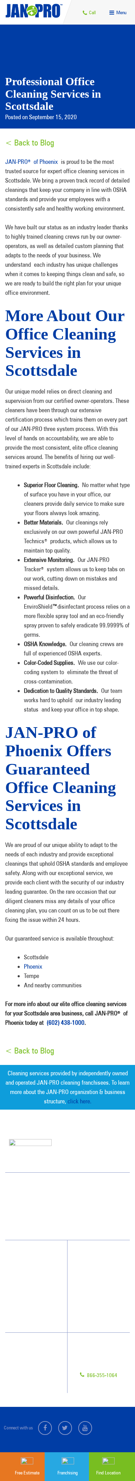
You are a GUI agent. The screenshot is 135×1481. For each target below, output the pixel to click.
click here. (79, 1101)
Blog (86, 1305)
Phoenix (33, 966)
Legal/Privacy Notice (36, 1372)
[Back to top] (115, 1433)
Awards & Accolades (101, 1267)
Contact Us (28, 1347)
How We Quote (28, 1292)
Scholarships (94, 1317)
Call (92, 12)
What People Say (30, 1305)
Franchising (28, 1360)
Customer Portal (32, 1385)
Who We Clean (28, 1280)
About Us (90, 1255)
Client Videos (94, 1280)
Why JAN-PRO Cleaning (36, 1267)
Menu (120, 12)
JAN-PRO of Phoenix (31, 161)
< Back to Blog (29, 143)
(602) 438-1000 (65, 1022)
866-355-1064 (101, 1375)
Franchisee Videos (98, 1292)
